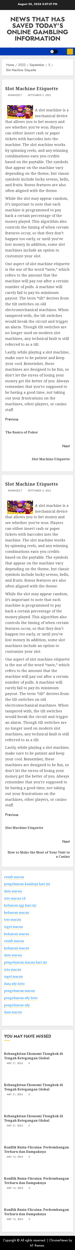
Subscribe (70, 52)
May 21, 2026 (15, 1063)
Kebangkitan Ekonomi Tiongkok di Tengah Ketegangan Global (33, 1055)
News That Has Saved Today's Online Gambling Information (37, 29)
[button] (62, 51)
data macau (13, 1012)
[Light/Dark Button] (54, 52)
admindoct (15, 95)
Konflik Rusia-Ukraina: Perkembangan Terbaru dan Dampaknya (36, 1149)
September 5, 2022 (39, 95)
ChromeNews (58, 1240)
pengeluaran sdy (17, 1005)
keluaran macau (16, 934)
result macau (14, 941)
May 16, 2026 (15, 1157)
